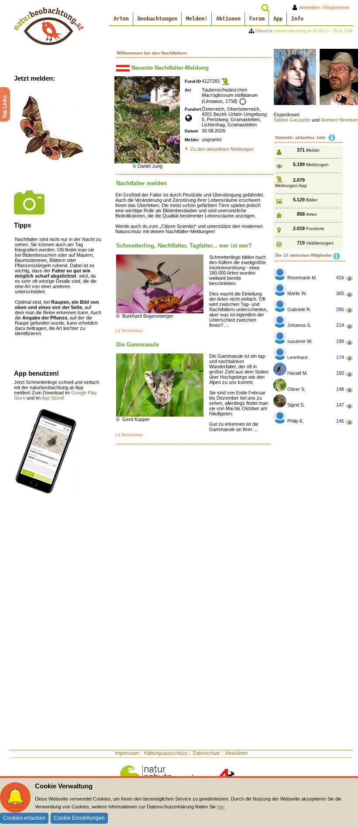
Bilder (311, 199)
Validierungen (320, 243)
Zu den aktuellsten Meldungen (222, 149)
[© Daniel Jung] (147, 119)
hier (221, 806)
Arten (121, 19)
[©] (46, 450)
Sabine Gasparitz (293, 119)
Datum (191, 131)
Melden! (196, 19)
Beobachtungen (157, 19)
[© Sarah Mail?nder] (57, 202)
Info (297, 19)
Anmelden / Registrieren (326, 7)
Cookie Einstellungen (79, 818)
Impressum (127, 753)
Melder (192, 139)
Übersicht (264, 31)
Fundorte (315, 228)
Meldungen (317, 164)
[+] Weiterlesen (129, 331)
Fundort (193, 109)
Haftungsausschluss (166, 753)
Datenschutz (206, 753)
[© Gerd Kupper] (159, 384)
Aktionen (228, 19)
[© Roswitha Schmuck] (50, 127)
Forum (257, 19)
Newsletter (236, 753)
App (277, 19)
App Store (51, 397)
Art (188, 90)
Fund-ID (193, 81)
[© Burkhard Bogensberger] (159, 283)
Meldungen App (291, 185)
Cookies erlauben (24, 818)
